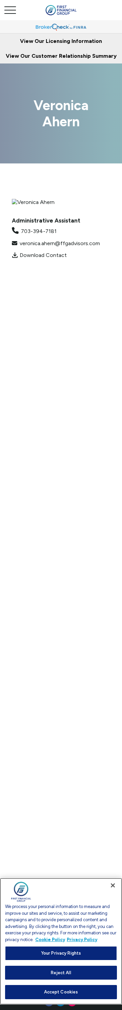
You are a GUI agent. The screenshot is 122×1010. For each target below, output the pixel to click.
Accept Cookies (61, 991)
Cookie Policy (50, 939)
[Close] (112, 885)
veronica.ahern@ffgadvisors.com (60, 243)
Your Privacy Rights (61, 953)
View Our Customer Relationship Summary (61, 56)
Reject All (61, 972)
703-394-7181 (39, 231)
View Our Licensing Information (61, 41)
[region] (61, 941)
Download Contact (43, 255)
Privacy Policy (82, 939)
